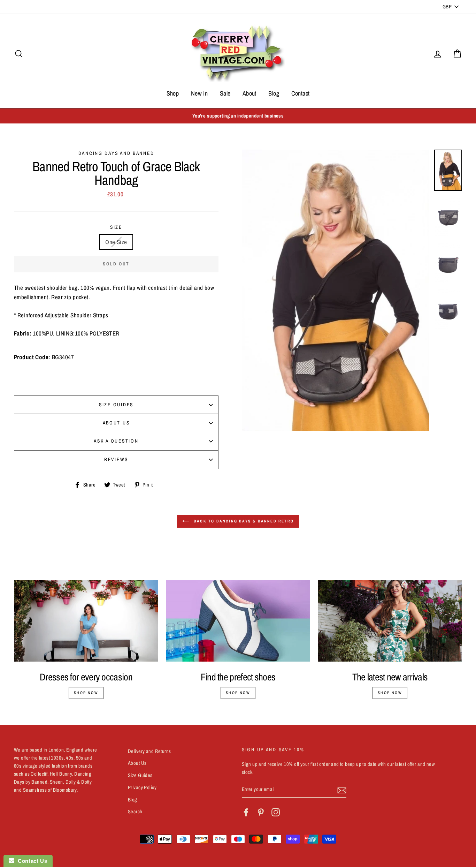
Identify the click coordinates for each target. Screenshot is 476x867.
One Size (116, 242)
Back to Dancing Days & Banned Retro (243, 521)
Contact (300, 93)
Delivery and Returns (149, 751)
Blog (273, 93)
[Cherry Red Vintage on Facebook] (246, 812)
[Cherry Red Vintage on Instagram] (275, 812)
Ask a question (116, 441)
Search (135, 811)
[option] (238, 116)
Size (116, 227)
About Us (116, 423)
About (249, 93)
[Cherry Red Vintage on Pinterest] (260, 812)
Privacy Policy (142, 787)
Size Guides (116, 404)
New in (199, 93)
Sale (225, 93)
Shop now (86, 692)
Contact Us (30, 861)
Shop (173, 93)
